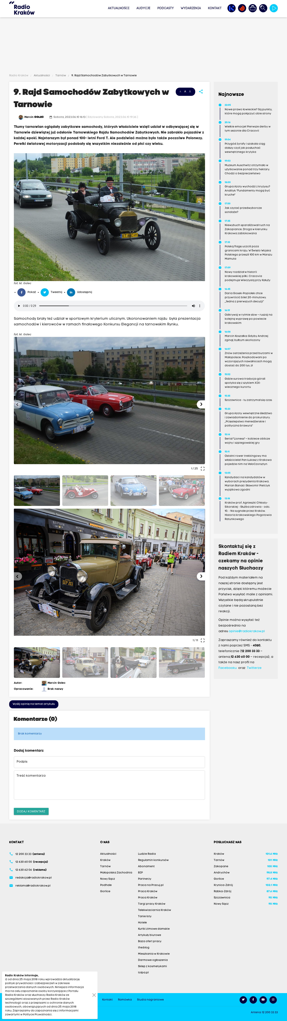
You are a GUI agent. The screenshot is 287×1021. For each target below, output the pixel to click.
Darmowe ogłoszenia (153, 960)
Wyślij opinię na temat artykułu (34, 704)
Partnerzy (144, 879)
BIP (140, 872)
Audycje (143, 8)
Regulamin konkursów (153, 860)
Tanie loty (145, 916)
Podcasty (165, 8)
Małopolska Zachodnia (116, 872)
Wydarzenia (191, 8)
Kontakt (215, 8)
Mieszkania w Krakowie (154, 953)
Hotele (142, 922)
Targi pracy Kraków (151, 904)
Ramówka (125, 999)
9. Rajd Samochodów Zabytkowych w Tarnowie (104, 75)
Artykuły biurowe (149, 935)
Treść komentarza (31, 775)
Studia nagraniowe (150, 999)
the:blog (143, 947)
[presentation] (18, 404)
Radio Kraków (19, 75)
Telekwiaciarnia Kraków (154, 910)
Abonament (146, 866)
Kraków (105, 860)
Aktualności (118, 8)
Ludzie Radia (147, 854)
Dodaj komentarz (31, 811)
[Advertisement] (143, 46)
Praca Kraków (147, 891)
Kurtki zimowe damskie (154, 929)
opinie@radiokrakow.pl (247, 631)
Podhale (106, 885)
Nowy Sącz (107, 879)
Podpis (22, 761)
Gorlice (105, 891)
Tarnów (61, 75)
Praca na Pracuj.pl (150, 885)
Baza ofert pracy (149, 941)
